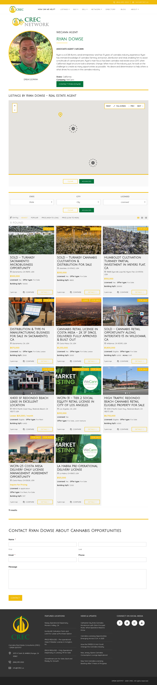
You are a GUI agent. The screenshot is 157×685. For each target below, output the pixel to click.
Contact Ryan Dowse (70, 84)
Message (13, 567)
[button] (32, 202)
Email (12, 555)
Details (44, 292)
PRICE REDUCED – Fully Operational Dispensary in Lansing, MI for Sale (58, 651)
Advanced (86, 181)
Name (12, 539)
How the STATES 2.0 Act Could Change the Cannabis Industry (92, 645)
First (10, 549)
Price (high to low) (50, 218)
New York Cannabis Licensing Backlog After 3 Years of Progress (94, 662)
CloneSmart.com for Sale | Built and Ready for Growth (58, 660)
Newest (24, 218)
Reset (108, 106)
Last (80, 549)
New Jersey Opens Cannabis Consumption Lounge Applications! (94, 654)
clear (70, 181)
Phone (81, 555)
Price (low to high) (70, 218)
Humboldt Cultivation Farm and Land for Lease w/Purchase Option (58, 632)
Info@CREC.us (141, 2)
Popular (34, 218)
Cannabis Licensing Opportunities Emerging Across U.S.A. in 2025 (93, 637)
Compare (29, 292)
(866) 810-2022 (122, 2)
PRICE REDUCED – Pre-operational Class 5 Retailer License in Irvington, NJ (58, 642)
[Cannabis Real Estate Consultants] (16, 9)
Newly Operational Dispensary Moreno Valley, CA (56, 624)
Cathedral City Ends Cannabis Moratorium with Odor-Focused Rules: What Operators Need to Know (93, 626)
